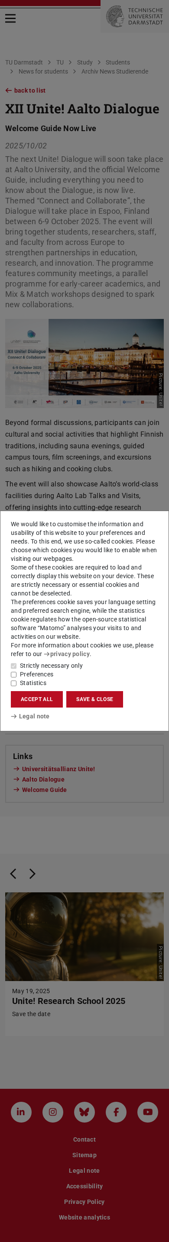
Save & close (94, 699)
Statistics (33, 682)
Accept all (37, 699)
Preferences (36, 674)
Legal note (34, 716)
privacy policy (70, 653)
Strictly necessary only (51, 665)
